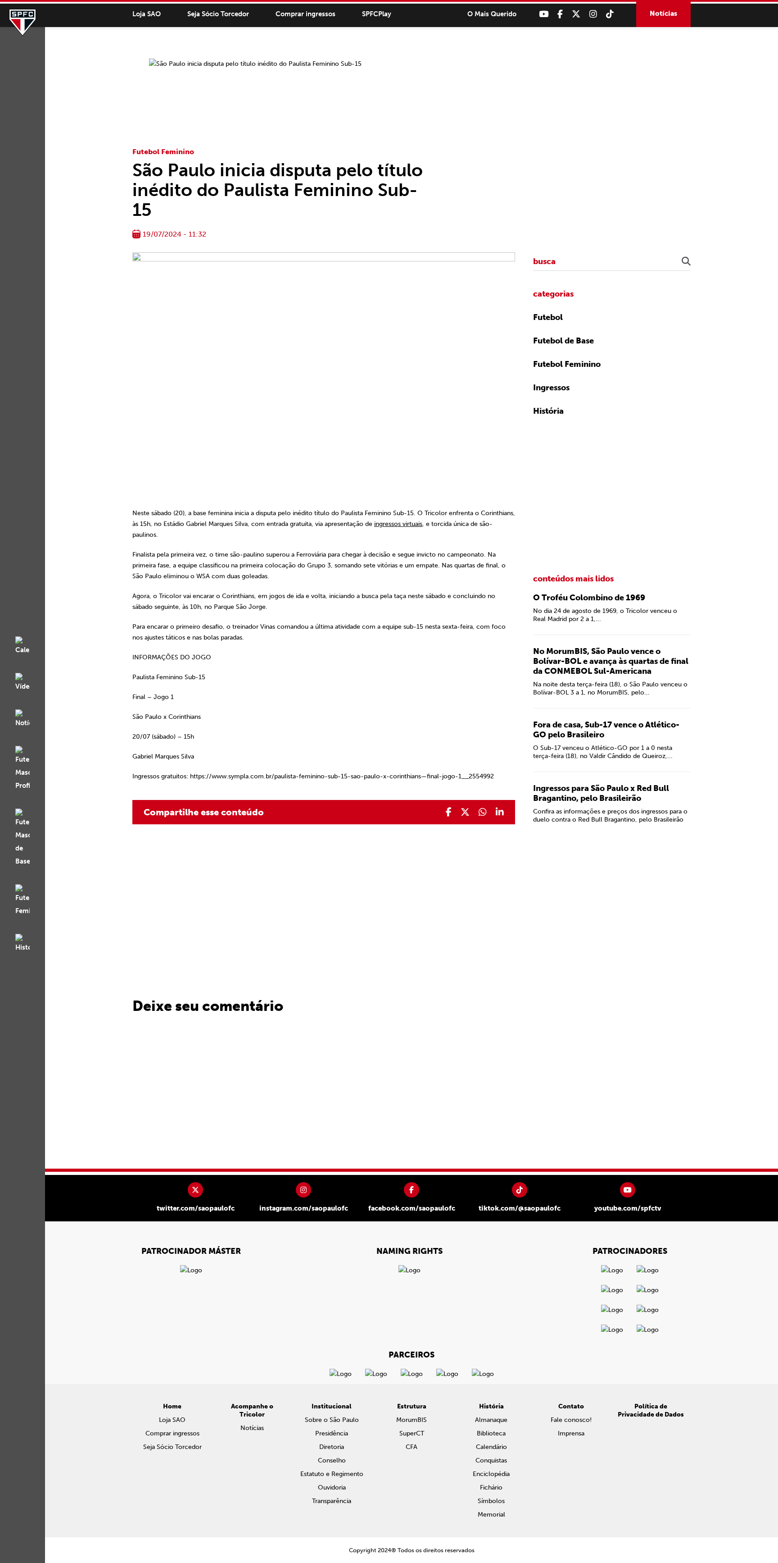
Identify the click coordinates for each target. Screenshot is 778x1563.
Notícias (663, 13)
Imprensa (571, 1433)
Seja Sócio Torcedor (218, 14)
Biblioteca (491, 1433)
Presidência (331, 1433)
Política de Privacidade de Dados (651, 1410)
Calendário (491, 1447)
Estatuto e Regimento (331, 1474)
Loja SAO (146, 14)
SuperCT (411, 1433)
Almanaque (491, 1420)
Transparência (331, 1501)
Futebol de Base (563, 341)
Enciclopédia (491, 1474)
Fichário (491, 1487)
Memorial (491, 1514)
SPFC (22, 22)
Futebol (548, 317)
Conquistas (491, 1460)
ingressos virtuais (398, 524)
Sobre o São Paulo (332, 1420)
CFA (411, 1447)
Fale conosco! (571, 1420)
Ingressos (551, 388)
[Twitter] (576, 14)
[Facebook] (560, 14)
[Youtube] (543, 14)
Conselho (332, 1460)
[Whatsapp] (483, 812)
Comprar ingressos (305, 14)
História (548, 411)
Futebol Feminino (163, 151)
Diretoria (331, 1447)
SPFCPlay (376, 14)
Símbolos (491, 1501)
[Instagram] (593, 14)
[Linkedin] (500, 812)
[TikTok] (610, 14)
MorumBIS (411, 1420)
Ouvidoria (332, 1487)
